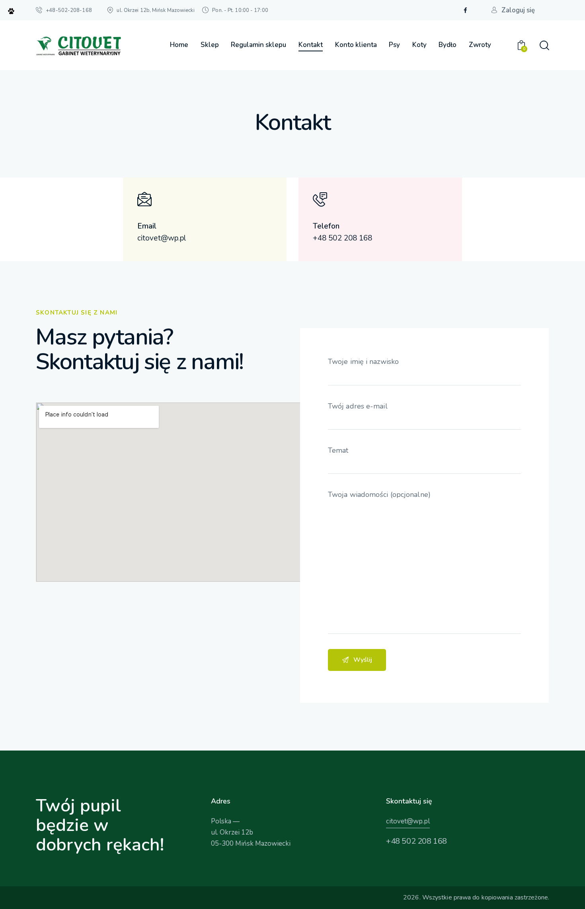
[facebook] (465, 10)
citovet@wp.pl (408, 821)
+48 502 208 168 (416, 841)
